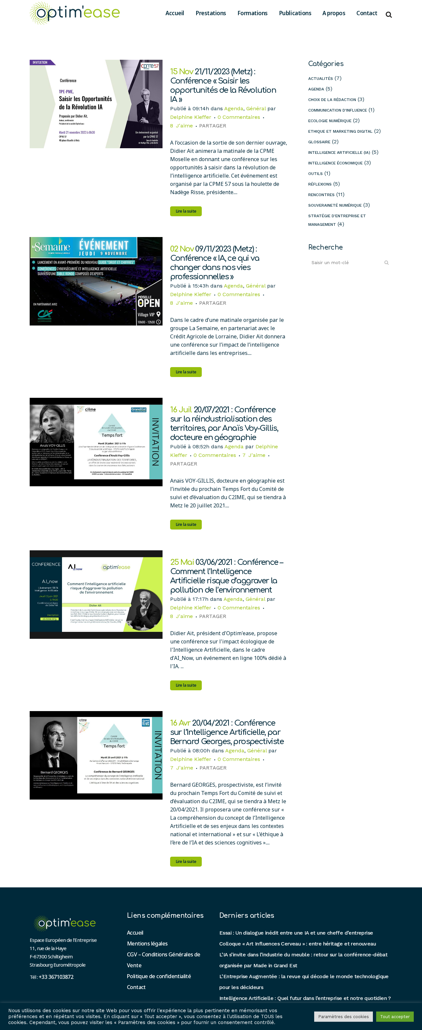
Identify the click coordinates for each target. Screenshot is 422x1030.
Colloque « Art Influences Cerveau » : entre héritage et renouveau (297, 944)
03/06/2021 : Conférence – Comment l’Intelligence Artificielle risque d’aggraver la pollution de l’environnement (226, 576)
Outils (315, 173)
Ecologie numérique (329, 121)
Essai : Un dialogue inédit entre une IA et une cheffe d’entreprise (296, 933)
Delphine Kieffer (190, 117)
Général (256, 108)
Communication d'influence (337, 110)
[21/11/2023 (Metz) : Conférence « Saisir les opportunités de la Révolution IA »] (96, 104)
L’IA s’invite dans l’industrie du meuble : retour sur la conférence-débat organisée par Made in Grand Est (303, 960)
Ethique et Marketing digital (340, 131)
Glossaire (319, 142)
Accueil (135, 932)
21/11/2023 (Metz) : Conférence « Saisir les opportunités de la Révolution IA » (223, 85)
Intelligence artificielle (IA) (339, 152)
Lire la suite (186, 211)
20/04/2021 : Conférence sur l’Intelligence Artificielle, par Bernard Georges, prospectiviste (227, 732)
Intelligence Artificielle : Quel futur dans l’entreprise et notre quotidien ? (305, 998)
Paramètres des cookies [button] (343, 1016)
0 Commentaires (239, 117)
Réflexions (320, 184)
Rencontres (321, 194)
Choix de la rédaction (332, 99)
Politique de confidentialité (159, 976)
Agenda (233, 108)
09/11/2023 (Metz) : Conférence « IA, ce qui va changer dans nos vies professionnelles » (214, 263)
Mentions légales (147, 943)
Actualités (320, 78)
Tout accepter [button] (395, 1016)
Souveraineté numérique (335, 205)
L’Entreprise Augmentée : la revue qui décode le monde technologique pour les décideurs (304, 981)
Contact (136, 987)
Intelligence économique (335, 163)
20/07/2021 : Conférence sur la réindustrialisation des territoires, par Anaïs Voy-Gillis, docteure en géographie (224, 423)
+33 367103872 (56, 976)
